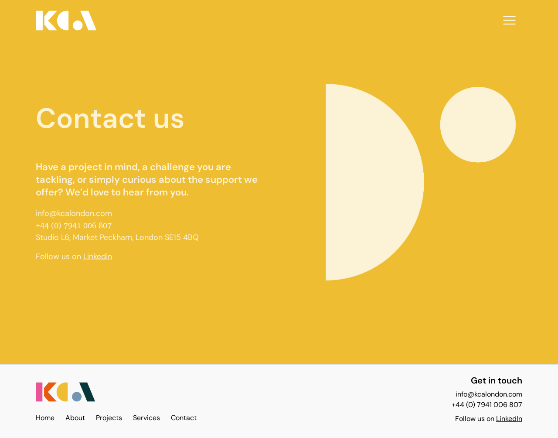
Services (146, 417)
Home (45, 417)
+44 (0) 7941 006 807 (487, 404)
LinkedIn (509, 418)
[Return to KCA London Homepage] (65, 394)
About (75, 417)
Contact (184, 417)
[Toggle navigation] (509, 20)
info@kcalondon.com (74, 213)
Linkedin (97, 256)
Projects (109, 417)
